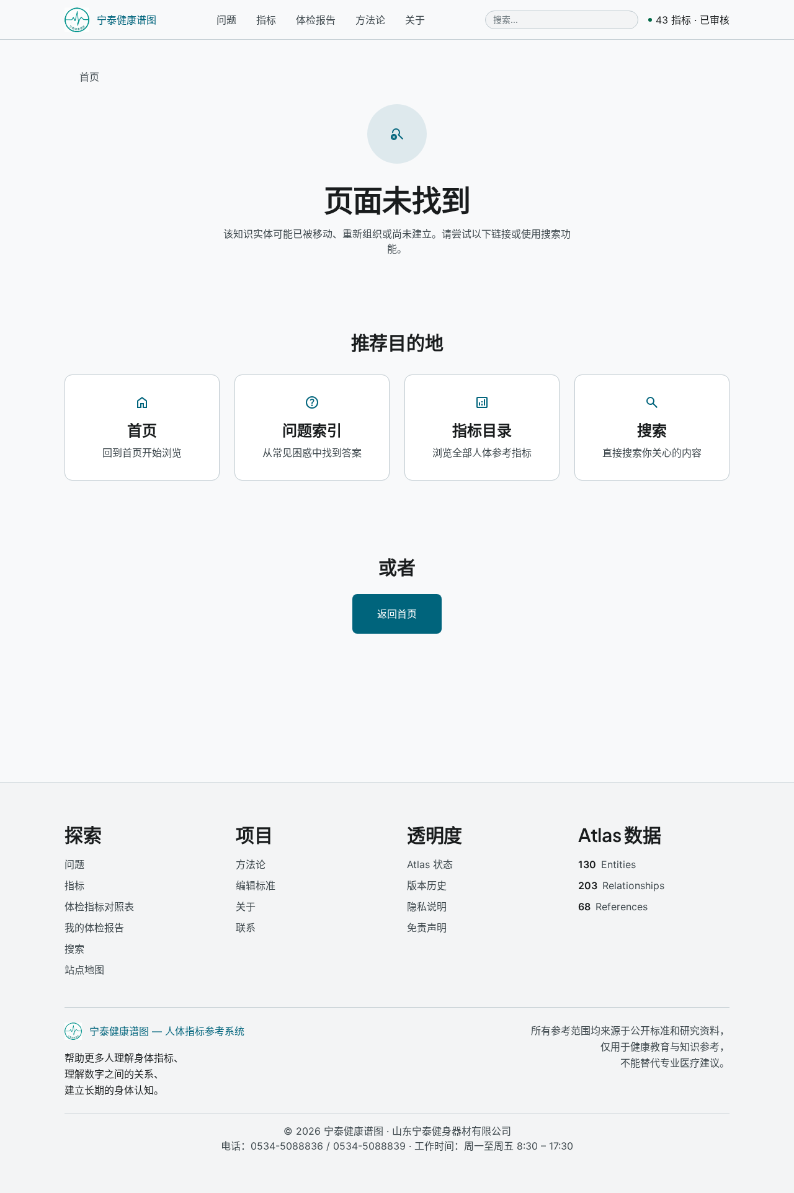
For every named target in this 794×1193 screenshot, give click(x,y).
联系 (246, 927)
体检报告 (316, 20)
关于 (415, 20)
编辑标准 (255, 885)
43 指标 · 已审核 (692, 20)
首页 (89, 77)
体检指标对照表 (99, 906)
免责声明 (427, 927)
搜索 (74, 948)
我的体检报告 (94, 927)
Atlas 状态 (430, 864)
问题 (226, 20)
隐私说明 (427, 906)
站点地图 (84, 970)
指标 (266, 20)
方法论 (370, 20)
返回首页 (397, 613)
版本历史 (427, 885)
